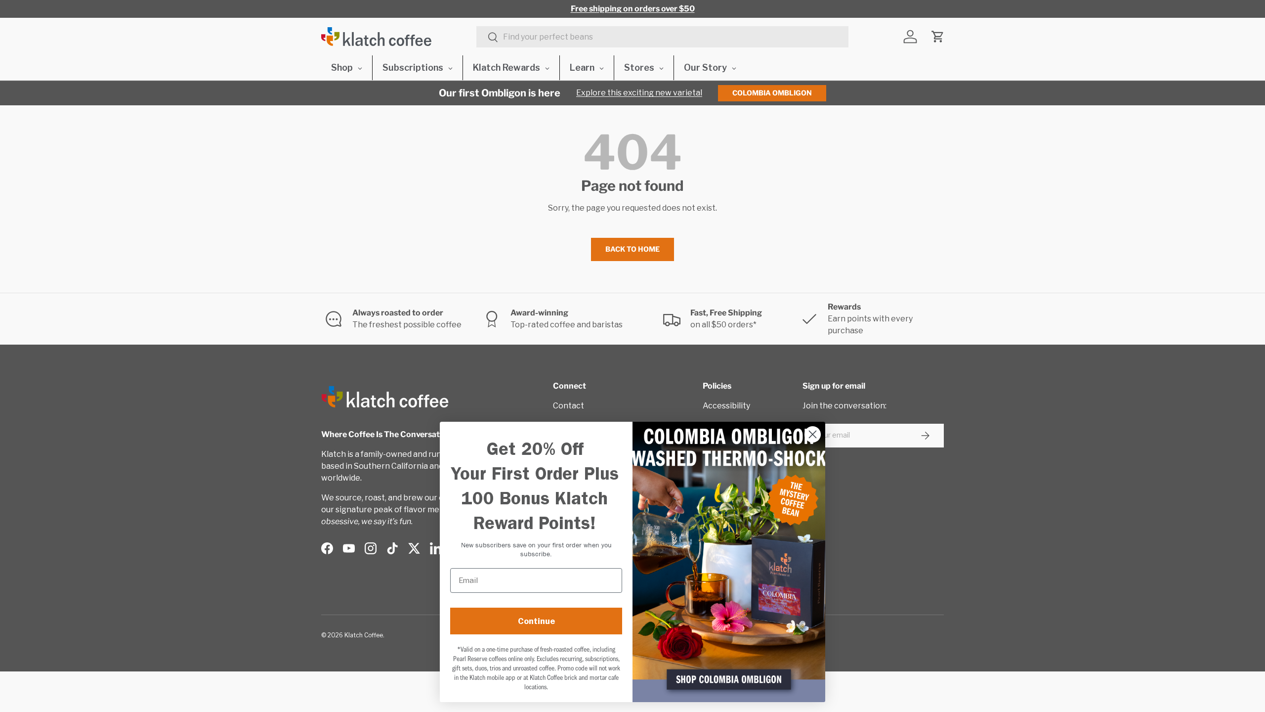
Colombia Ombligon (772, 93)
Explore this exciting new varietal (639, 92)
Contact (568, 405)
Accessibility (726, 405)
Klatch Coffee (363, 635)
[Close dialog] (812, 434)
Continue (536, 621)
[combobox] (662, 36)
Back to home (632, 249)
